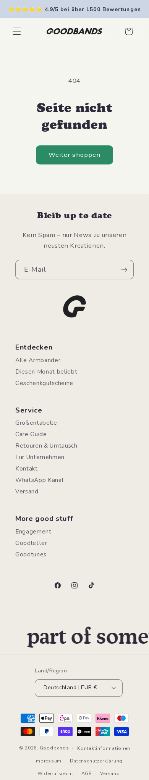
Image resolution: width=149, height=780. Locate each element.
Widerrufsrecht (55, 773)
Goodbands (54, 748)
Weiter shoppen (74, 154)
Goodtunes (31, 554)
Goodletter (31, 543)
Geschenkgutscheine (44, 383)
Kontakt (26, 468)
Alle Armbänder (37, 360)
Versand (27, 491)
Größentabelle (36, 423)
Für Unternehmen (40, 457)
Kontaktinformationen (103, 748)
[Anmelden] (124, 270)
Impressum (48, 761)
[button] (17, 31)
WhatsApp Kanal (39, 480)
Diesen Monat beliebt (46, 371)
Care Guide (31, 434)
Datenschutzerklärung (96, 761)
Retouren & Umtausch (46, 446)
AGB (86, 773)
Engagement (33, 531)
